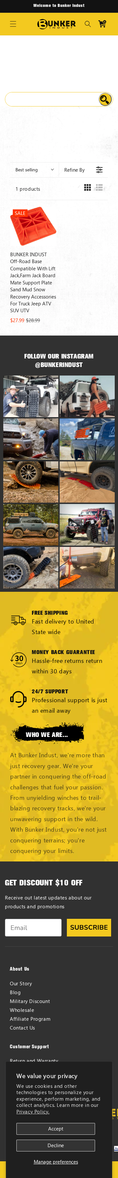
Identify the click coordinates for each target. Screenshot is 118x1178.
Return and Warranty (34, 1061)
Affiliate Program (30, 1019)
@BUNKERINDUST (59, 365)
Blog (15, 992)
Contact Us (22, 1028)
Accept (55, 1129)
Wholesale (22, 1010)
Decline (56, 1145)
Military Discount (30, 1001)
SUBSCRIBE (89, 927)
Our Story (21, 983)
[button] (13, 24)
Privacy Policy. (32, 1112)
